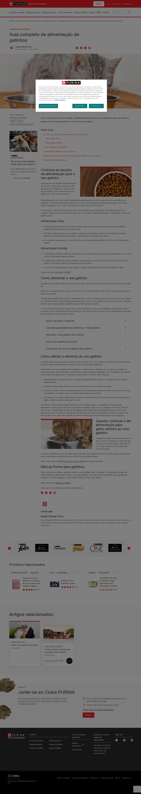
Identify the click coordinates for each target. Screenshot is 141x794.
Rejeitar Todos (79, 106)
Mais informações (60, 100)
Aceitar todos (96, 106)
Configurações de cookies (48, 106)
